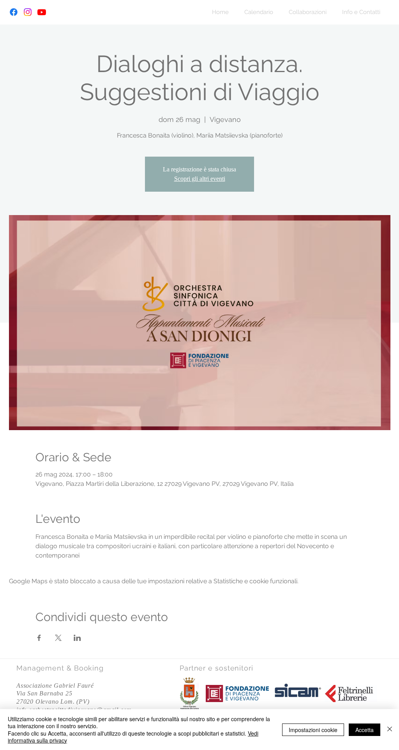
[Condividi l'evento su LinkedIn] (77, 638)
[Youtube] (42, 12)
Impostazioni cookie (313, 730)
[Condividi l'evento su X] (58, 638)
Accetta (364, 730)
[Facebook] (14, 12)
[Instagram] (28, 12)
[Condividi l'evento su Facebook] (39, 638)
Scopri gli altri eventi (199, 178)
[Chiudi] (389, 729)
